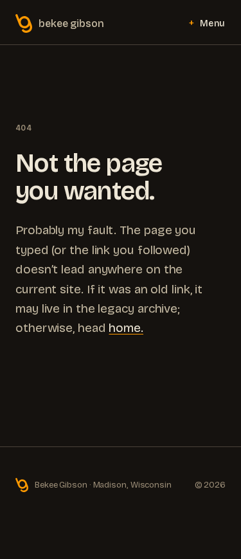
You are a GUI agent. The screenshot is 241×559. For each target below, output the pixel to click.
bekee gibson (71, 23)
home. (126, 327)
